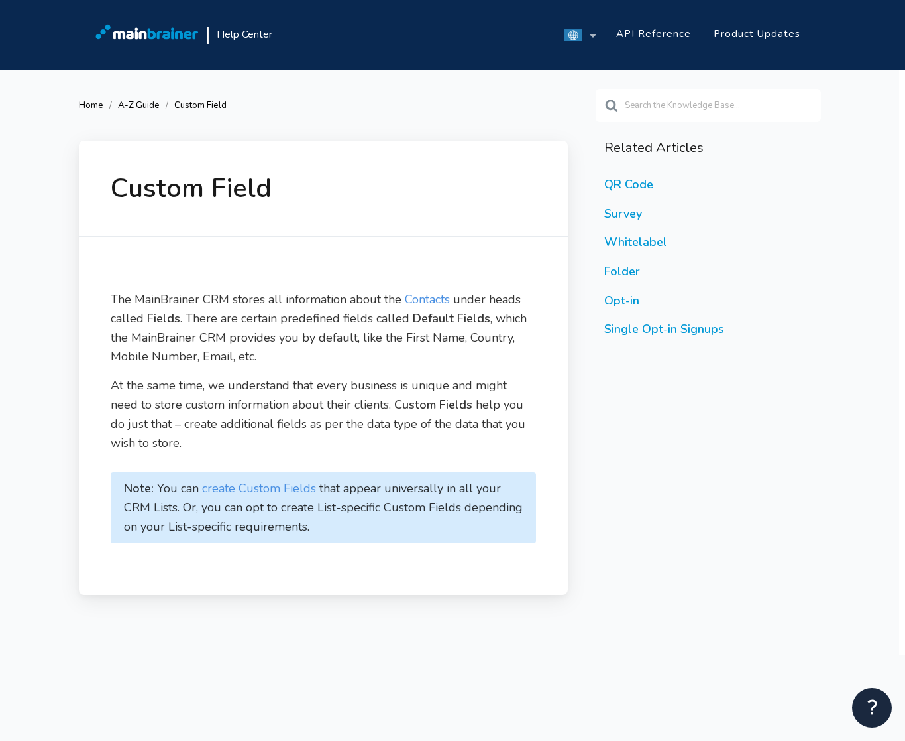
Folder (622, 271)
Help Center (244, 34)
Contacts (429, 299)
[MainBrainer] (147, 34)
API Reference (653, 33)
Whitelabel (635, 242)
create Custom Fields (259, 488)
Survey (623, 214)
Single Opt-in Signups (664, 329)
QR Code (628, 184)
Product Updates (757, 33)
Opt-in (621, 300)
